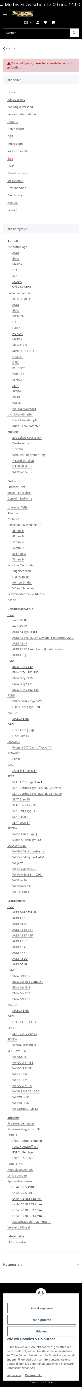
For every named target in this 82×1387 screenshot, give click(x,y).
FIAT (15, 322)
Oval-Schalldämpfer (25, 420)
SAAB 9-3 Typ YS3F (24, 770)
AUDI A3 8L (19, 918)
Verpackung (15, 180)
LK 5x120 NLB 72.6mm (27, 1204)
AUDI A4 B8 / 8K (22, 930)
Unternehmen (17, 188)
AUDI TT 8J (19, 655)
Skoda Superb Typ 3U (26, 840)
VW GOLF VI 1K (22, 1085)
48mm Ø (18, 536)
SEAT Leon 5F (21, 822)
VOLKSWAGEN (21, 287)
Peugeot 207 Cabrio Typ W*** (32, 747)
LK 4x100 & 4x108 (23, 1187)
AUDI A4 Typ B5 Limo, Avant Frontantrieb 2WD (42, 638)
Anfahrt (13, 121)
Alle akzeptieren (42, 1308)
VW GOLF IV (19, 1074)
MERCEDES (19, 345)
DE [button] (26, 22)
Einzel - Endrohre (19, 493)
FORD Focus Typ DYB (26, 707)
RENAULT (18, 380)
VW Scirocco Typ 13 (25, 1109)
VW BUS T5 (19, 1057)
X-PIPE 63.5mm (22, 472)
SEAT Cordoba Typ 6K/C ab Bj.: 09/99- (37, 788)
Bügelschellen (21, 571)
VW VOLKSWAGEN (24, 408)
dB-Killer (13, 519)
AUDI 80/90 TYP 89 (24, 912)
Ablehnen (41, 1331)
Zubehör (13, 432)
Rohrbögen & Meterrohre (24, 525)
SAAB (11, 765)
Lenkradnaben (17, 1175)
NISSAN (17, 357)
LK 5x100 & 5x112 (23, 1193)
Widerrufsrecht (18, 151)
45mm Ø (18, 530)
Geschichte (15, 195)
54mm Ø (18, 548)
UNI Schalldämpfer (20, 414)
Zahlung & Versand (20, 107)
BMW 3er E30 (21, 976)
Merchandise (18, 1242)
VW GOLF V (19, 1080)
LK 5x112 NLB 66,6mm (27, 1198)
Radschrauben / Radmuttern (31, 1221)
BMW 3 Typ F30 (22, 678)
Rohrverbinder (22, 582)
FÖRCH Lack (15, 1164)
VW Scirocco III (21, 886)
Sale (10, 158)
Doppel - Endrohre (20, 498)
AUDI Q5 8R (20, 964)
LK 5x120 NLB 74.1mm (27, 1210)
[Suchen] (74, 32)
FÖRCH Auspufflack (25, 1146)
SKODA (17, 281)
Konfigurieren (41, 1319)
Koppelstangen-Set (20, 1170)
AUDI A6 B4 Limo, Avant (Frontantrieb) (37, 649)
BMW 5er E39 (21, 993)
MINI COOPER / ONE (25, 351)
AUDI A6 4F (19, 643)
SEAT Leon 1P (21, 817)
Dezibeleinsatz (22, 443)
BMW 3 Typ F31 (22, 684)
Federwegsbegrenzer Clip (25, 1129)
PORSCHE (18, 374)
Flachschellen (21, 577)
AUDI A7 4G (19, 953)
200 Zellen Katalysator (27, 437)
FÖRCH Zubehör (23, 1158)
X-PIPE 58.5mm (22, 466)
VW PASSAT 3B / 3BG (25, 1091)
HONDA (17, 333)
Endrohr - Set (16, 487)
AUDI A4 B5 (19, 924)
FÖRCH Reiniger (22, 1152)
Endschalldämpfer (20, 293)
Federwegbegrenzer (21, 1123)
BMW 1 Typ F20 (22, 666)
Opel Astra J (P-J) (23, 730)
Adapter (13, 513)
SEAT (15, 276)
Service (12, 210)
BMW (15, 258)
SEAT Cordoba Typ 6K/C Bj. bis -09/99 (37, 793)
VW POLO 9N (20, 1103)
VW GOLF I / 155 (22, 1062)
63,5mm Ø (19, 553)
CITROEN (18, 316)
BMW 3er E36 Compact (27, 981)
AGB (10, 136)
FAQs (11, 166)
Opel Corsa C (21, 736)
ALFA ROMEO (21, 299)
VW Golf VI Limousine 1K (28, 851)
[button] (37, 22)
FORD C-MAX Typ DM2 (27, 701)
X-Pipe (12, 600)
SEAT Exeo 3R (21, 799)
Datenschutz (33, 1375)
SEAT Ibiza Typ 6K (24, 805)
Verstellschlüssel (19, 1227)
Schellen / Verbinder (21, 565)
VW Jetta (17, 863)
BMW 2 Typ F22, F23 (25, 672)
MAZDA (17, 264)
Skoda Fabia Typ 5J (24, 834)
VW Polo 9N (19, 880)
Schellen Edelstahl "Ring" (29, 455)
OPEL (15, 270)
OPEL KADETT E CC (24, 1022)
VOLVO (16, 403)
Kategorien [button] (12, 1265)
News (11, 92)
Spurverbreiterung (20, 1181)
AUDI (15, 253)
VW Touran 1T (21, 892)
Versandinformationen (23, 114)
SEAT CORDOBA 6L (24, 1033)
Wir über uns (16, 99)
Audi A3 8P (19, 620)
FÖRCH (12, 1135)
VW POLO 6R (20, 1097)
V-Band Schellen (23, 460)
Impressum (14, 1375)
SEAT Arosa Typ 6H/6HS (27, 782)
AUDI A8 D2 (19, 958)
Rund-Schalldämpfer (26, 426)
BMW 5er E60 (21, 999)
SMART (17, 397)
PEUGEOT (18, 368)
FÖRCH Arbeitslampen (27, 1141)
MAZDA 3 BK (20, 718)
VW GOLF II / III (22, 1068)
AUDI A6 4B (19, 941)
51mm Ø (18, 542)
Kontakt (13, 203)
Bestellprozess (17, 173)
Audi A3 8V (19, 626)
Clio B (16, 759)
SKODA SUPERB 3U (24, 1045)
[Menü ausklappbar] (5, 11)
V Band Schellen (23, 588)
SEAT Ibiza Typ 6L (23, 811)
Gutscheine (16, 1236)
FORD (16, 328)
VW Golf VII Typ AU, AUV (28, 857)
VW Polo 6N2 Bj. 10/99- (27, 874)
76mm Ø (18, 559)
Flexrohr (17, 449)
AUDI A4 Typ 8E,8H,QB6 (27, 632)
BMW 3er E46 (21, 987)
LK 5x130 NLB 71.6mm (27, 1216)
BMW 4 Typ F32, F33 (25, 690)
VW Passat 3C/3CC (24, 869)
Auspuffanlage (17, 247)
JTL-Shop (48, 1382)
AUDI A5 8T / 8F (22, 935)
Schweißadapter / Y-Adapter (26, 594)
